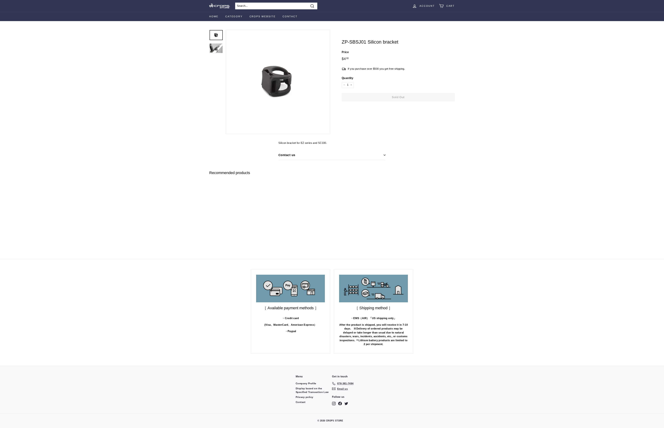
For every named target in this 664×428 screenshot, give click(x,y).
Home (213, 16)
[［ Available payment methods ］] (290, 288)
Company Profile (306, 383)
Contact (290, 16)
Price (345, 52)
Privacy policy (304, 397)
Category (233, 16)
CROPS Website (263, 16)
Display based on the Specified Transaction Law (312, 390)
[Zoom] (278, 82)
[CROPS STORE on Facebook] (340, 403)
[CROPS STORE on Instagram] (334, 403)
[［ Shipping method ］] (373, 288)
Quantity (347, 78)
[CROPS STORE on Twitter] (346, 403)
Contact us (286, 155)
